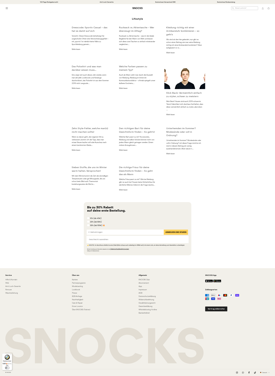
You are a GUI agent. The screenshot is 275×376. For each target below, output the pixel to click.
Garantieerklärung (145, 306)
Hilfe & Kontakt (11, 280)
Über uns (75, 275)
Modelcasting (77, 286)
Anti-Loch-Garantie (13, 286)
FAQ (7, 283)
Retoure (8, 290)
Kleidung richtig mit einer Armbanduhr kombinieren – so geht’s (182, 31)
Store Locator (77, 306)
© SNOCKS (8, 372)
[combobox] (137, 239)
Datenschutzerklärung (147, 296)
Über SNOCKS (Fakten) (81, 310)
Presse (74, 293)
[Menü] (11, 354)
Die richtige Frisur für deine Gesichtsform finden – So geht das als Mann (136, 171)
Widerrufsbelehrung (146, 300)
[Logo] (137, 8)
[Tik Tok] (255, 372)
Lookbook (76, 290)
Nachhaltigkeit (77, 300)
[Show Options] (186, 239)
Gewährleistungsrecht (147, 303)
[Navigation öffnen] (6, 8)
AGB (140, 293)
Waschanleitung (11, 293)
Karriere (75, 280)
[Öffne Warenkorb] (268, 8)
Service (8, 275)
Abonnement (144, 283)
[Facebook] (249, 372)
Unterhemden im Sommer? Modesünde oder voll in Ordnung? (181, 132)
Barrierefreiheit (144, 313)
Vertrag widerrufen (216, 309)
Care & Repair (77, 303)
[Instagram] (237, 372)
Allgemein (143, 275)
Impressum (143, 290)
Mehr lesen (76, 49)
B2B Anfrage (77, 296)
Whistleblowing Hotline (148, 310)
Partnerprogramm (79, 283)
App (140, 286)
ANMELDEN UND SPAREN (175, 232)
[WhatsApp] (243, 372)
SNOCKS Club (144, 280)
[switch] (7, 368)
